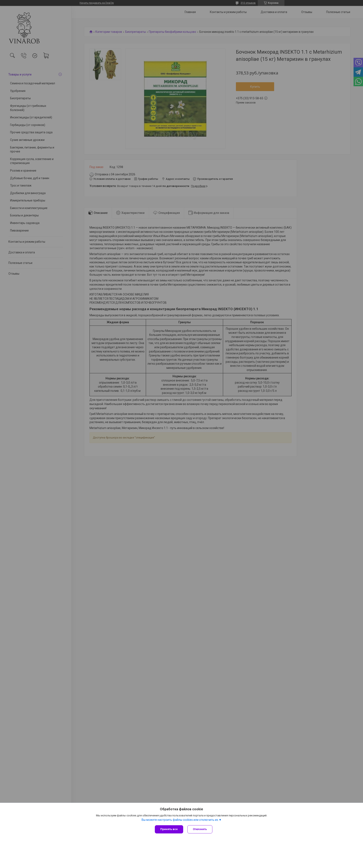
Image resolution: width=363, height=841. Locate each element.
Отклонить (200, 829)
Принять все (169, 829)
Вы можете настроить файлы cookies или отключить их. (180, 819)
